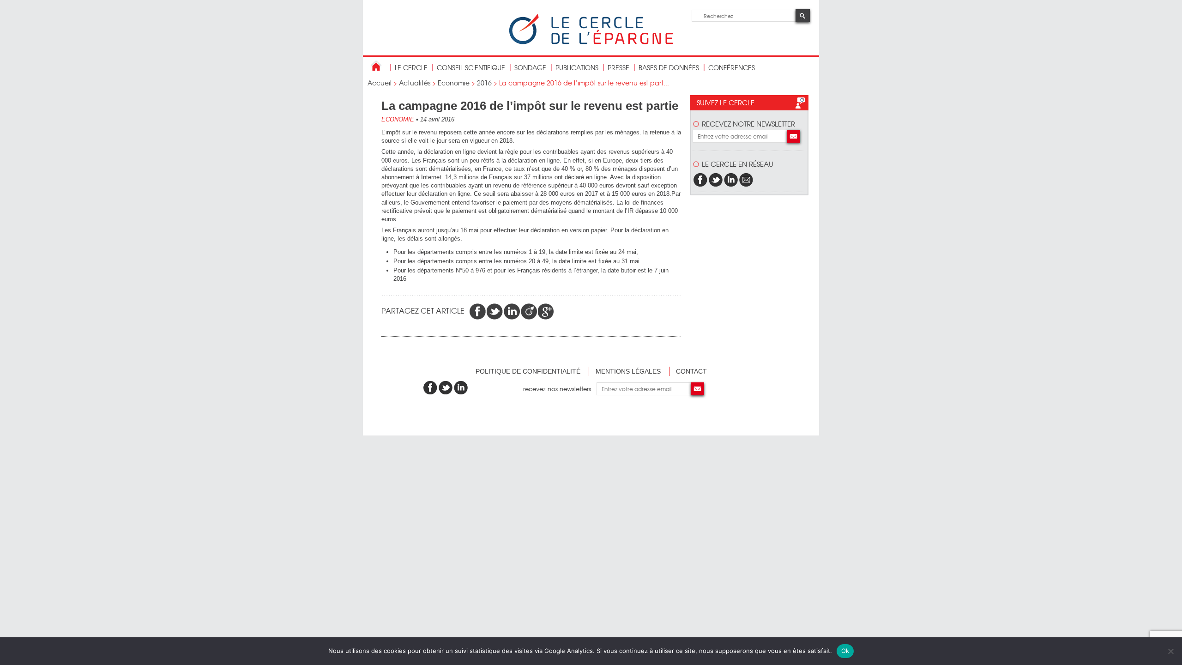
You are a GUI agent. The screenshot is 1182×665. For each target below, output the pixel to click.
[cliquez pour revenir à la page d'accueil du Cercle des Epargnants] (591, 42)
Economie (454, 82)
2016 (484, 82)
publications (576, 67)
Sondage (530, 67)
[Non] (1170, 651)
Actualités (414, 82)
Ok (845, 650)
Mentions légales (628, 371)
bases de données (669, 67)
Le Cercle (411, 67)
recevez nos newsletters (560, 388)
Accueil (380, 82)
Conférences (731, 67)
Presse (618, 67)
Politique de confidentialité (528, 371)
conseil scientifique (471, 67)
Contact (691, 371)
